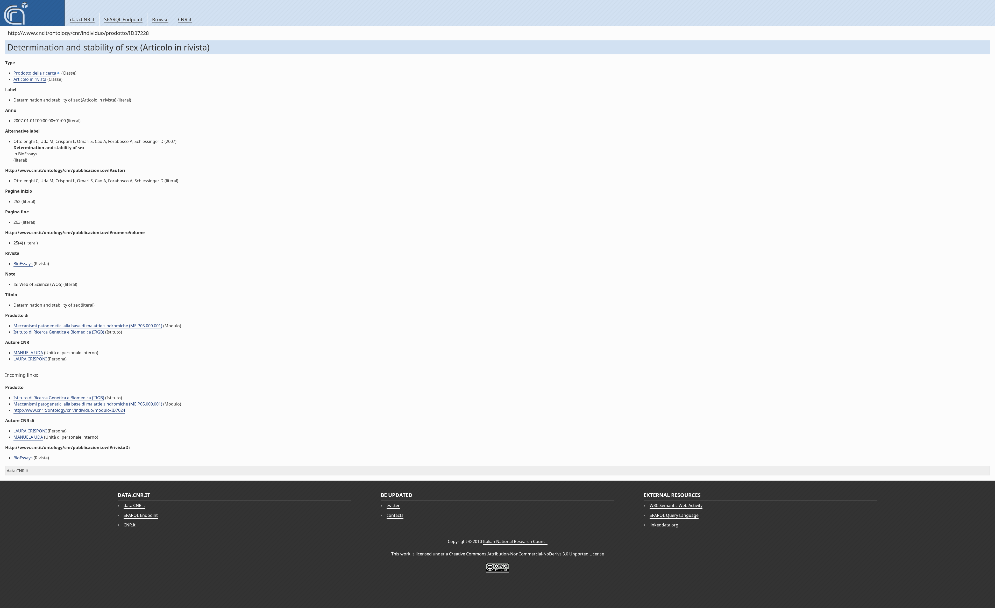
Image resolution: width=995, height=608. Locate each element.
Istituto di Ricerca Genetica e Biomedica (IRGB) (58, 332)
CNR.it (185, 19)
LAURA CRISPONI (30, 359)
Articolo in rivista (29, 79)
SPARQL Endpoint (123, 19)
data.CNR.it (82, 19)
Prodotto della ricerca (34, 73)
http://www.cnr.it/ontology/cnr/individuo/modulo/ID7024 (69, 410)
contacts (395, 515)
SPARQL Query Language (674, 515)
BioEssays (23, 263)
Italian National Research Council (515, 541)
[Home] (32, 13)
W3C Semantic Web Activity (676, 505)
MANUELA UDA (28, 353)
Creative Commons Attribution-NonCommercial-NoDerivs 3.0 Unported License (526, 554)
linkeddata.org (664, 525)
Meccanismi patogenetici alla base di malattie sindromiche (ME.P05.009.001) (87, 326)
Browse (160, 19)
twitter (393, 505)
